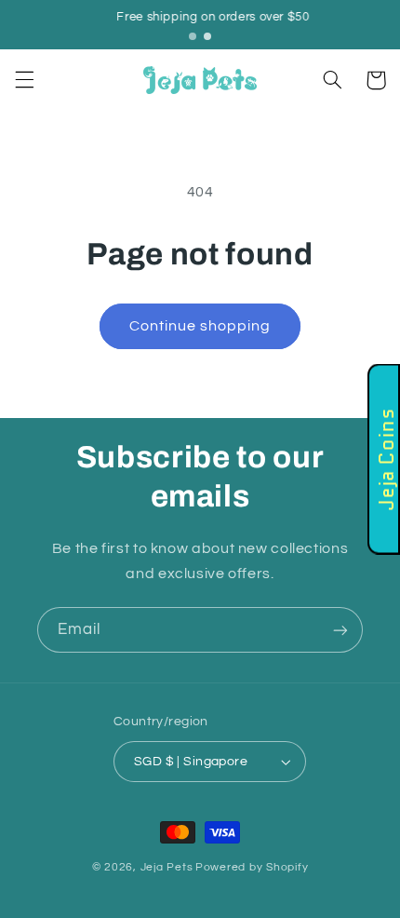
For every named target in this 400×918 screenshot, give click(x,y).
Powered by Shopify (251, 867)
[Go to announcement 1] (192, 36)
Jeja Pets (166, 867)
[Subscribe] (340, 630)
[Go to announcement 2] (207, 36)
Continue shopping (200, 325)
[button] (24, 80)
